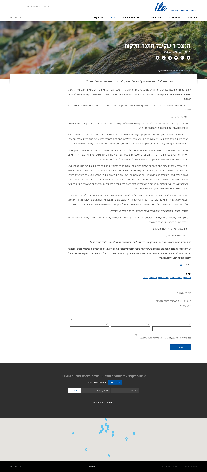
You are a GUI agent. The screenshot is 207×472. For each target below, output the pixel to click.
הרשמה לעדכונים (33, 6)
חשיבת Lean (155, 17)
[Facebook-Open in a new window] (20, 18)
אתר (107, 324)
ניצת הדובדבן (163, 277)
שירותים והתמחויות (131, 17)
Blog (188, 71)
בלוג (113, 17)
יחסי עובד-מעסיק (175, 277)
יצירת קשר (98, 17)
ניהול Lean (114, 382)
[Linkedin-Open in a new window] (16, 18)
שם (190, 324)
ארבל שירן (187, 277)
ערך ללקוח (153, 277)
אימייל (148, 324)
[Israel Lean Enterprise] (176, 6)
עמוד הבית (192, 17)
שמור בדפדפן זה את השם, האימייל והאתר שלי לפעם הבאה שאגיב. (165, 337)
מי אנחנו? (175, 17)
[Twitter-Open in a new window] (11, 18)
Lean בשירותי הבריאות (95, 382)
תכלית (145, 277)
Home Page (180, 71)
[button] (102, 427)
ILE (181, 264)
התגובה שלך (185, 305)
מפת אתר (92, 466)
